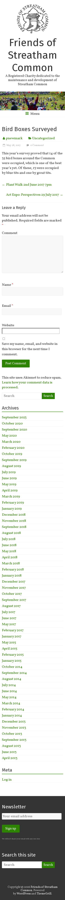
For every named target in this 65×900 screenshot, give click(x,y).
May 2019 (9, 484)
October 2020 (12, 423)
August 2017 (11, 606)
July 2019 (9, 472)
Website (8, 325)
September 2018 (14, 527)
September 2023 (14, 417)
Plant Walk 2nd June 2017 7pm (27, 184)
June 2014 (9, 691)
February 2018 (13, 569)
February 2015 (13, 654)
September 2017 (14, 600)
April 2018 (9, 557)
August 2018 (11, 533)
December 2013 (13, 721)
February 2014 (13, 709)
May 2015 (9, 642)
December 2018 (13, 514)
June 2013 (9, 752)
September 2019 (14, 460)
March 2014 (11, 703)
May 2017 (9, 624)
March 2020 (11, 441)
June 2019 (9, 478)
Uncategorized (43, 138)
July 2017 (8, 612)
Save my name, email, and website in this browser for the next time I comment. (30, 349)
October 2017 (12, 593)
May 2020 (9, 435)
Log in (7, 779)
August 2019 (11, 466)
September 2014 (14, 673)
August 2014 (11, 679)
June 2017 (9, 618)
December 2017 (13, 581)
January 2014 (12, 715)
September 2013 (14, 739)
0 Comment (37, 145)
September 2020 (14, 429)
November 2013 (14, 727)
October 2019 (12, 454)
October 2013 (12, 733)
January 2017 (11, 636)
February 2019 (13, 502)
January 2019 (12, 508)
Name (7, 284)
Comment (9, 233)
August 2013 (11, 746)
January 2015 (11, 660)
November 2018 (14, 520)
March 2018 (11, 563)
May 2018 (9, 551)
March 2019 (11, 496)
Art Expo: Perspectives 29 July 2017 (34, 194)
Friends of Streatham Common (32, 55)
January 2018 (11, 575)
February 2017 (13, 630)
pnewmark (14, 138)
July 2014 (9, 685)
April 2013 (9, 758)
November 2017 (14, 587)
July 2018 (8, 539)
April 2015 (9, 648)
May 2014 (9, 697)
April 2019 (10, 490)
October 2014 (12, 666)
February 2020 (13, 447)
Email (7, 305)
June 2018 (9, 545)
